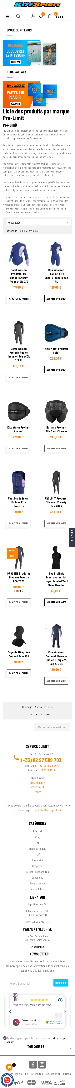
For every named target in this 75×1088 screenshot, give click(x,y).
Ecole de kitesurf (37, 889)
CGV (26, 1073)
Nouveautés (39, 222)
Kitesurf (37, 831)
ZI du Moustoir (37, 782)
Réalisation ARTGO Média (58, 1073)
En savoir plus (37, 946)
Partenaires (36, 1073)
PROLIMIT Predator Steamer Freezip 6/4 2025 (18, 577)
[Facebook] (33, 1065)
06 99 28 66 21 (51, 765)
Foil (37, 843)
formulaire (19, 810)
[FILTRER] (72, 544)
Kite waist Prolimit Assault (18, 429)
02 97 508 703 (47, 760)
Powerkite (37, 860)
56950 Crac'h (38, 787)
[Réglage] (33, 16)
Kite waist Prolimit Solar (56, 350)
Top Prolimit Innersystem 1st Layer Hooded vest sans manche (56, 579)
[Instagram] (42, 1065)
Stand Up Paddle (37, 848)
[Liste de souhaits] (41, 17)
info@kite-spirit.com (50, 810)
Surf (37, 854)
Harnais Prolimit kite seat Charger (56, 429)
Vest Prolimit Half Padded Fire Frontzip (19, 502)
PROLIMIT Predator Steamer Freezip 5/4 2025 (56, 502)
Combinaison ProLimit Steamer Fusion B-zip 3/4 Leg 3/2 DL (56, 657)
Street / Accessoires (37, 871)
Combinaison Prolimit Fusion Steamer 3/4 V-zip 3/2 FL (18, 354)
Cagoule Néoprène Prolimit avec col (19, 654)
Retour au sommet (52, 727)
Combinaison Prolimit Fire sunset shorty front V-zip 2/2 (18, 275)
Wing (37, 837)
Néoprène (37, 866)
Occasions (37, 877)
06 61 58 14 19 (48, 770)
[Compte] (6, 10)
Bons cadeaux (37, 883)
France (37, 792)
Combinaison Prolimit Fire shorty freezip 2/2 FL (56, 275)
